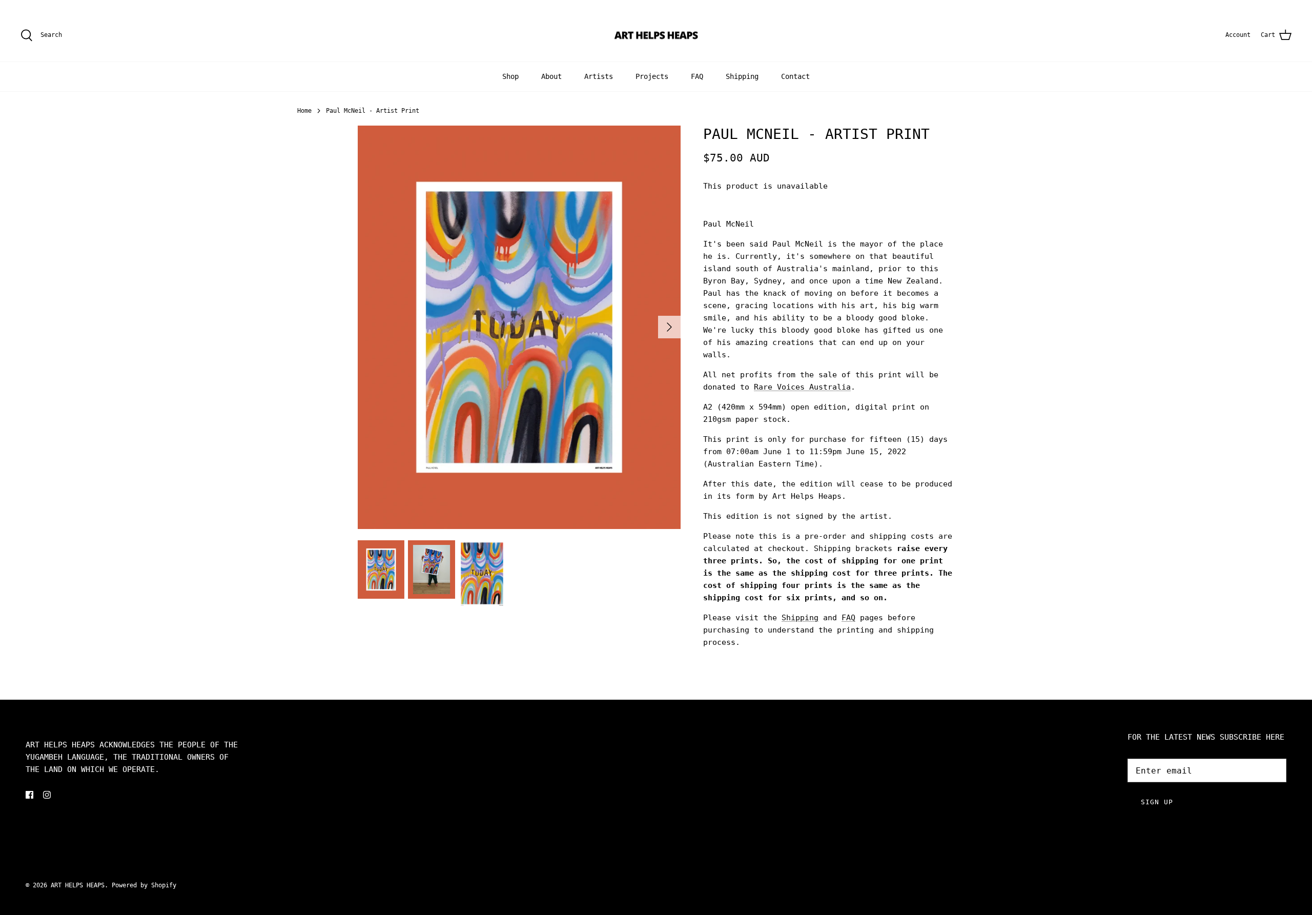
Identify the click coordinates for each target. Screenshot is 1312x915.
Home (304, 110)
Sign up (1157, 802)
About (551, 76)
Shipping (742, 76)
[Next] (669, 327)
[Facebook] (29, 795)
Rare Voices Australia (802, 387)
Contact (795, 76)
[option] (519, 328)
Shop (510, 76)
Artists (598, 76)
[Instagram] (47, 795)
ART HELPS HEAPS (78, 885)
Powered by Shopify (144, 885)
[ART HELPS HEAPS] (656, 35)
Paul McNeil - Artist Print (372, 110)
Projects (652, 76)
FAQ (697, 76)
